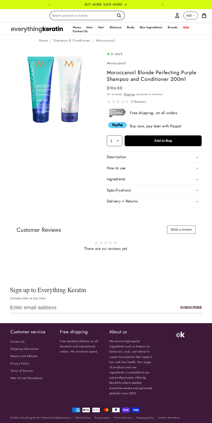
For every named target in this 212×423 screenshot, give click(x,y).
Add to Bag (163, 140)
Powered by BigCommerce (56, 417)
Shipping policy (145, 417)
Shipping (129, 94)
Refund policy (82, 417)
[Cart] (204, 15)
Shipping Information (24, 349)
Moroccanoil (105, 40)
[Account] (177, 15)
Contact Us (17, 341)
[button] (89, 27)
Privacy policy (102, 417)
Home (43, 40)
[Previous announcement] (49, 4)
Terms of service (123, 417)
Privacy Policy (19, 363)
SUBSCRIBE (191, 307)
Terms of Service (21, 371)
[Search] (119, 15)
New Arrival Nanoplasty (26, 378)
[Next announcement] (162, 4)
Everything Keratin (30, 417)
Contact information (169, 417)
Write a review (181, 229)
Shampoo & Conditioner (72, 40)
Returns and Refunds (23, 356)
